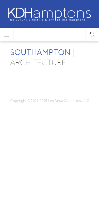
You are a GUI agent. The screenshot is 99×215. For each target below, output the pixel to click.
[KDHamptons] (49, 14)
